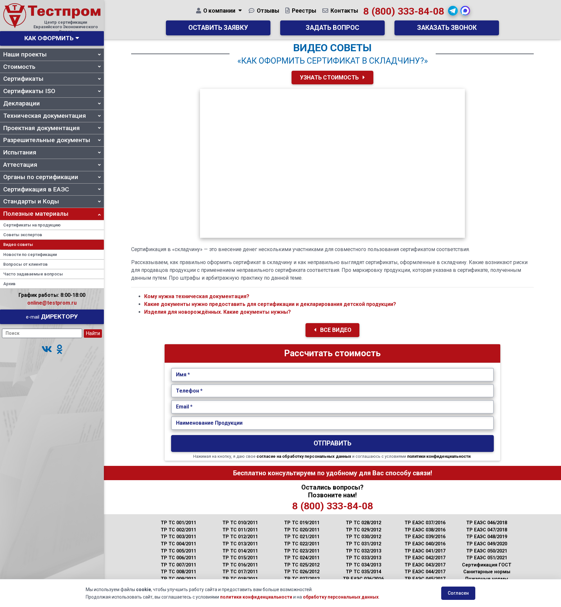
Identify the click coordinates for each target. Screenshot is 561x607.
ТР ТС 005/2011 (178, 551)
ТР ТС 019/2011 (301, 523)
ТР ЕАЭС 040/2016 (425, 544)
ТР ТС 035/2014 (363, 572)
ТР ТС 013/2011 (240, 544)
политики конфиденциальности (438, 456)
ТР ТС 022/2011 (301, 544)
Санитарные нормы (486, 572)
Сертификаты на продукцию (32, 225)
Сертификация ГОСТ (486, 565)
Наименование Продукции (209, 423)
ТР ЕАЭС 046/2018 (486, 523)
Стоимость (19, 66)
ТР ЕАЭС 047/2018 (486, 530)
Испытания (19, 152)
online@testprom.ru (52, 303)
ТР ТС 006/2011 (178, 558)
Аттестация (20, 164)
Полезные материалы (36, 213)
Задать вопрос (332, 27)
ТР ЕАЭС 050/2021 (486, 551)
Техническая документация (44, 115)
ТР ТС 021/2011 (301, 537)
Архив (9, 283)
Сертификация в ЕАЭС (36, 189)
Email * (184, 407)
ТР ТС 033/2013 (363, 558)
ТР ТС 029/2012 (363, 530)
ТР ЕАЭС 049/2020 (486, 544)
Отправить (332, 443)
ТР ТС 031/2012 (363, 544)
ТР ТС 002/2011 (178, 530)
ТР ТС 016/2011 (240, 565)
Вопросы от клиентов (25, 264)
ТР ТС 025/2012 (301, 565)
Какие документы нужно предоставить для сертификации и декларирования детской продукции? (270, 304)
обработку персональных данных (341, 597)
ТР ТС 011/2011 (240, 530)
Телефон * (189, 391)
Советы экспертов (22, 234)
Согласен (458, 593)
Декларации (21, 103)
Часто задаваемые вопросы (33, 274)
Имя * (183, 374)
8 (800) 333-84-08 (403, 11)
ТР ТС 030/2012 (363, 537)
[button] (47, 350)
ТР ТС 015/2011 (240, 558)
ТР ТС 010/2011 (240, 523)
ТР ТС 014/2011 (240, 551)
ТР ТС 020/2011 (301, 530)
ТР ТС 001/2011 (178, 523)
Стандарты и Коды (31, 201)
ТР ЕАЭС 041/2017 (425, 551)
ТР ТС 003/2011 (178, 537)
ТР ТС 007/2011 (178, 565)
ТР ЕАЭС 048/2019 (486, 537)
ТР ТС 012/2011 (240, 537)
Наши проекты (25, 54)
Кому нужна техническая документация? (196, 296)
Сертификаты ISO (29, 91)
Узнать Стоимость (330, 77)
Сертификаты (23, 78)
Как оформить (49, 38)
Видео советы (18, 244)
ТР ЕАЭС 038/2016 (425, 530)
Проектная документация (41, 128)
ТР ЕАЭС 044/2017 (425, 572)
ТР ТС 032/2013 (363, 551)
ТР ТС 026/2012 (301, 572)
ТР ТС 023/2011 (301, 551)
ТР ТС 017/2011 (240, 572)
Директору (52, 316)
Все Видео (335, 330)
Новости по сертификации (30, 254)
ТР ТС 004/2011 (178, 544)
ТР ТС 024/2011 (301, 558)
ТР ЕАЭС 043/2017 (425, 565)
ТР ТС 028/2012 (363, 523)
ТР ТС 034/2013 (363, 565)
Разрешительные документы (46, 140)
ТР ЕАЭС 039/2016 (425, 537)
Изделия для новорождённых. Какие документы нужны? (217, 312)
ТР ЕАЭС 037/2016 (425, 523)
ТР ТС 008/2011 (178, 572)
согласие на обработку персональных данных (303, 456)
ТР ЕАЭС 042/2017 (425, 558)
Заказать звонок (447, 27)
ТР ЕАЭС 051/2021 (486, 558)
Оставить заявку (218, 27)
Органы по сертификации (40, 177)
